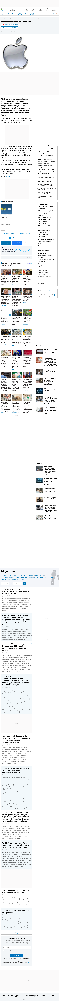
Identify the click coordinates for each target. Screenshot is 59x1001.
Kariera (52, 976)
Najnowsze (47, 148)
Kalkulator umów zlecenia (44, 217)
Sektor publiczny (20, 14)
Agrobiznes (43, 577)
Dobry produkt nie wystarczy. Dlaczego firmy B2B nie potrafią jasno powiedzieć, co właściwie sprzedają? (45, 160)
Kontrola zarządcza (43, 248)
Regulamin (44, 976)
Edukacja (52, 13)
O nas (3, 976)
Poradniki (3, 579)
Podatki (36, 577)
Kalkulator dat (41, 236)
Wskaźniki (43, 253)
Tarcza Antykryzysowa (13, 579)
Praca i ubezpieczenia (21, 577)
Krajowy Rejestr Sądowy (44, 250)
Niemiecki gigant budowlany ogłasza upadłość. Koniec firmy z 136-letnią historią (45, 193)
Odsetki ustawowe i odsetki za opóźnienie (45, 256)
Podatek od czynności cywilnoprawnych (43, 273)
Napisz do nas (26, 233)
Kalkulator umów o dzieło (44, 219)
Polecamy (39, 463)
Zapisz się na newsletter (19, 238)
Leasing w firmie (39, 575)
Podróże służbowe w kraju (44, 270)
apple (3, 228)
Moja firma (11, 18)
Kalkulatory (44, 204)
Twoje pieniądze (32, 14)
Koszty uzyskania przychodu (45, 268)
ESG (22, 579)
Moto (38, 13)
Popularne (40, 148)
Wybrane (53, 148)
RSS (16, 977)
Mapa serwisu (38, 977)
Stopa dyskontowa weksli (44, 281)
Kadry (9, 13)
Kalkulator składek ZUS (44, 226)
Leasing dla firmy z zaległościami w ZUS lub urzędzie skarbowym (46, 185)
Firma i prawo (40, 346)
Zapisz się (16, 955)
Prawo (26, 13)
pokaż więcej (16, 933)
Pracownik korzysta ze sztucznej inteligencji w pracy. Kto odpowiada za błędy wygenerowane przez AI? (46, 197)
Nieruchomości (44, 13)
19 (44, 294)
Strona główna (4, 18)
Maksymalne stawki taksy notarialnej (44, 277)
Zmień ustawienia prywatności (30, 976)
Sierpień (51, 291)
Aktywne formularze (47, 240)
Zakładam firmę (13, 575)
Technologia (27, 18)
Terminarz (43, 291)
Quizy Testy (41, 283)
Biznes (14, 13)
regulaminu (20, 950)
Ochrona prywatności (14, 976)
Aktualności (4, 575)
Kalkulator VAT (42, 228)
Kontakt (22, 977)
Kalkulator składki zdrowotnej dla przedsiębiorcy (46, 207)
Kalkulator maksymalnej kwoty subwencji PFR (45, 231)
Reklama (29, 977)
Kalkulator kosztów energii (44, 221)
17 (39, 294)
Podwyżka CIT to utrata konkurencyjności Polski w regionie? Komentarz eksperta (45, 152)
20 (46, 294)
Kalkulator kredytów (43, 223)
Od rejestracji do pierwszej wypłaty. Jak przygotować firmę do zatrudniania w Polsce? (46, 172)
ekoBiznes (50, 577)
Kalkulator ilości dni (43, 234)
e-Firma (21, 18)
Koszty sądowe (42, 246)
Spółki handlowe (42, 243)
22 (52, 294)
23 (54, 294)
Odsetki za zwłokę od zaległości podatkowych (46, 260)
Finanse (31, 575)
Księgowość (3, 13)
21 (49, 294)
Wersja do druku (10, 233)
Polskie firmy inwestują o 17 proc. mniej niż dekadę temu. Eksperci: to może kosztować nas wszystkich (46, 180)
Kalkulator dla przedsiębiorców (46, 210)
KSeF (57, 13)
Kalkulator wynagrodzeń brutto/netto (44, 214)
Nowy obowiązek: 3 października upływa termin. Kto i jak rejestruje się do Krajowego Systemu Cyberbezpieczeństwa (45, 168)
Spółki (20, 575)
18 (41, 294)
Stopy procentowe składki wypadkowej (44, 265)
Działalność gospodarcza (44, 241)
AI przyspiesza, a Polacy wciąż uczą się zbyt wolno (46, 189)
